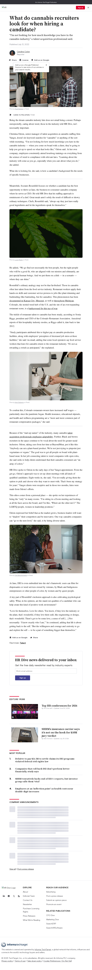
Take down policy (34, 961)
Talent (23, 643)
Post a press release (25, 869)
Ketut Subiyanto (19, 402)
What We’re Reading (31, 920)
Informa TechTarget (43, 949)
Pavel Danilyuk (19, 109)
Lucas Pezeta (19, 260)
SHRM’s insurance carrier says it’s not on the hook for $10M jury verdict (61, 732)
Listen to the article (24, 115)
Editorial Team (29, 896)
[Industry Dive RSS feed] (18, 896)
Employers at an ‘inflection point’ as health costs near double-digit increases (44, 790)
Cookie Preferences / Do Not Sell (57, 961)
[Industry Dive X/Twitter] (13, 896)
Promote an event (53, 904)
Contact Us (27, 900)
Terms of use (20, 961)
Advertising (50, 892)
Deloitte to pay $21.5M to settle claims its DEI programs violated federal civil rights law (45, 760)
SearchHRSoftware (54, 928)
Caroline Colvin (23, 51)
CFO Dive (50, 915)
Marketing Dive (52, 919)
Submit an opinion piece (56, 900)
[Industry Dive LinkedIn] (3, 896)
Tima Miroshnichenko (21, 575)
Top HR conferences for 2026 (59, 705)
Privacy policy (7, 961)
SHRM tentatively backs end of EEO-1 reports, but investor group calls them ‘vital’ (46, 780)
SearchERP (51, 923)
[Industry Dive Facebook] (8, 896)
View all (12, 869)
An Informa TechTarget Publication (46, 2)
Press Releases (29, 916)
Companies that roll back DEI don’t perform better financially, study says (42, 770)
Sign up (80, 7)
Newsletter (27, 904)
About (25, 892)
